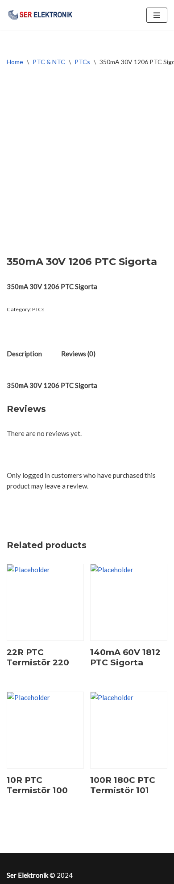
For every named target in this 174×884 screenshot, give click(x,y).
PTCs (82, 61)
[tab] (24, 353)
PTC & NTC (49, 61)
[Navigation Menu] (156, 15)
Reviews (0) (78, 354)
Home (15, 61)
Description (24, 354)
